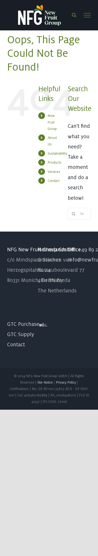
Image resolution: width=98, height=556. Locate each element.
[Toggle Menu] (87, 15)
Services (54, 171)
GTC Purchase (23, 324)
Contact (53, 180)
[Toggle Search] (74, 15)
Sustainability (57, 153)
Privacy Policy (66, 382)
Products (54, 162)
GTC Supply (20, 334)
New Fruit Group (52, 122)
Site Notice (45, 382)
